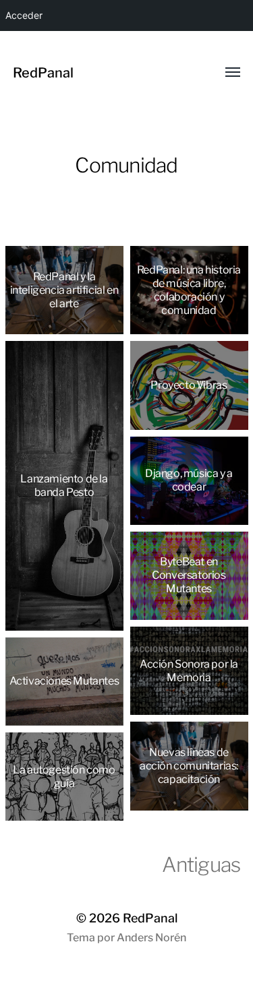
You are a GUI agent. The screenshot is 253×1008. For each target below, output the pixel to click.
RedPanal (43, 73)
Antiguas (201, 864)
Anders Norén (151, 937)
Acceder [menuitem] (24, 15)
